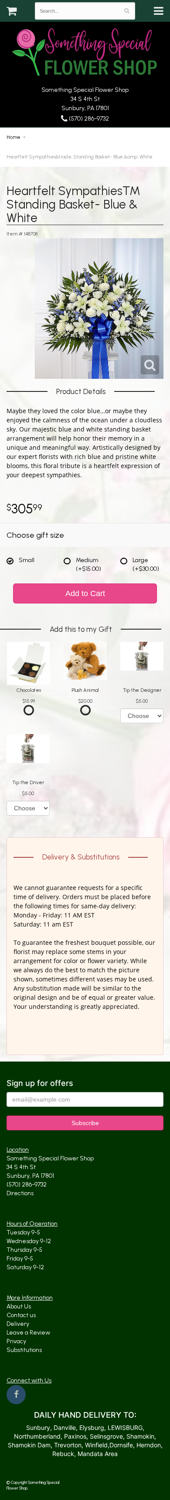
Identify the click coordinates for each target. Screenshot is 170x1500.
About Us (19, 1306)
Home (13, 137)
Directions (20, 1193)
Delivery (18, 1324)
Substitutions (24, 1350)
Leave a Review (28, 1332)
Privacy (16, 1341)
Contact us (21, 1315)
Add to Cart (85, 593)
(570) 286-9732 (88, 118)
